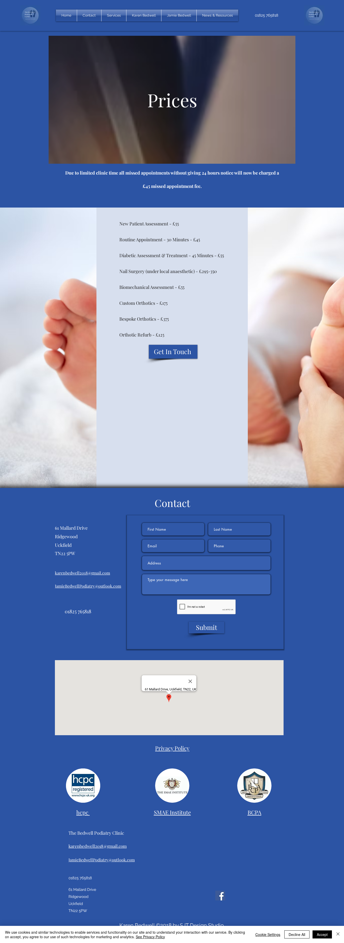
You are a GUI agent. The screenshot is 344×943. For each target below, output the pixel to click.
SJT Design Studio (202, 925)
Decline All (297, 934)
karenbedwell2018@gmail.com (82, 573)
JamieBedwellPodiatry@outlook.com (88, 586)
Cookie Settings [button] (267, 934)
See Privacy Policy (150, 936)
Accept (322, 934)
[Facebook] (220, 895)
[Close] (338, 934)
